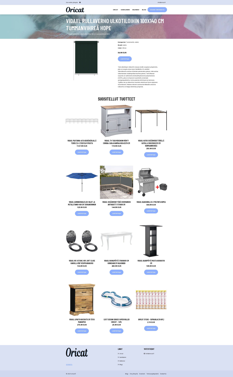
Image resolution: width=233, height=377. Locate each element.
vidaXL (137, 42)
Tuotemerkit (130, 42)
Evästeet (142, 374)
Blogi (144, 10)
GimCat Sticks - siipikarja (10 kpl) (151, 319)
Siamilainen (125, 10)
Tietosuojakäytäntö (152, 374)
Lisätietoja (125, 59)
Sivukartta (163, 374)
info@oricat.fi (162, 2)
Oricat (115, 10)
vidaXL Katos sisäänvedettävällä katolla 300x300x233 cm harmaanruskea (151, 143)
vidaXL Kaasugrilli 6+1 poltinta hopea (151, 202)
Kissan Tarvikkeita (157, 10)
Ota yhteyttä (134, 374)
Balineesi (135, 10)
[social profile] (80, 2)
